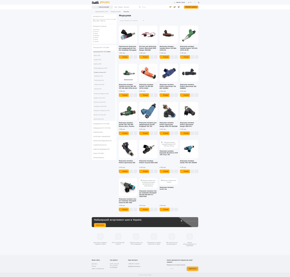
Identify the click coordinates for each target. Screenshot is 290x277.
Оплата (94, 266)
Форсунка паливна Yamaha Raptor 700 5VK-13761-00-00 (189, 48)
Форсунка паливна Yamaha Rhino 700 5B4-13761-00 (168, 48)
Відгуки (120, 7)
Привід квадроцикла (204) (100, 68)
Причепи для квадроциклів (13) (102, 140)
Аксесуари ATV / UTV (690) (101, 47)
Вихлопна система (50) (100, 114)
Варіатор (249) (97, 63)
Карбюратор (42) (98, 76)
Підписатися (192, 268)
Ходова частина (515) (99, 97)
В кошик (125, 57)
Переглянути (100, 225)
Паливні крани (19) (99, 80)
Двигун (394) (97, 55)
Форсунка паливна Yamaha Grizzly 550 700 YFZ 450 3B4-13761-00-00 (128, 86)
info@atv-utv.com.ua (134, 266)
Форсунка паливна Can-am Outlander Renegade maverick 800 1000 (128, 200)
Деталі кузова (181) (99, 119)
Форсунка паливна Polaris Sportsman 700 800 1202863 (168, 86)
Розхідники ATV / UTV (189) (101, 123)
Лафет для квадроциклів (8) (101, 149)
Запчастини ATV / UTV (101, 11)
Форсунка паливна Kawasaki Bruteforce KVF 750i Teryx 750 (169, 152)
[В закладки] (131, 57)
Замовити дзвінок (191, 7)
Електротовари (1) (98, 157)
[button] (180, 2)
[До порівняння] (135, 57)
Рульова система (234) (100, 102)
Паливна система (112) (100, 72)
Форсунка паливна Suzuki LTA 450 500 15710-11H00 (146, 86)
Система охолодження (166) (101, 93)
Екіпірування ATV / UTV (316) (101, 128)
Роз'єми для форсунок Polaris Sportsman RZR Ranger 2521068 (147, 48)
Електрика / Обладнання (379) (102, 110)
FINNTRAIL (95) (97, 132)
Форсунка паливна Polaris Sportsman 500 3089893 (188, 86)
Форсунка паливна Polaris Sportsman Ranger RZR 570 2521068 (168, 124)
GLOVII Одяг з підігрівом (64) (101, 136)
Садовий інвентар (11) (99, 145)
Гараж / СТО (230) (98, 153)
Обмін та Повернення (98, 268)
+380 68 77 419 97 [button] (133, 264)
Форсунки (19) (97, 88)
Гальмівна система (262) (100, 106)
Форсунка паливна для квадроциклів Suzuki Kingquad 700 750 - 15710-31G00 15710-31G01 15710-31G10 (147, 126)
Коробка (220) (97, 59)
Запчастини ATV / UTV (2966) (101, 51)
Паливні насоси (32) (99, 84)
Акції (115, 7)
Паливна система (116, 11)
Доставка (94, 263)
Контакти (126, 7)
